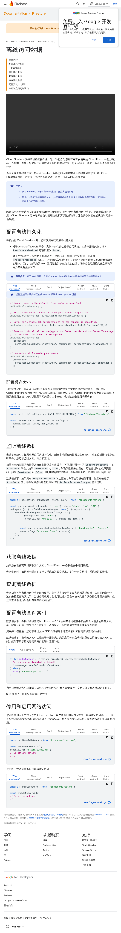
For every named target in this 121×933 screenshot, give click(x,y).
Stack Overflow (89, 845)
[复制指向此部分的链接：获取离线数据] (40, 557)
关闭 (94, 40)
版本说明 (86, 855)
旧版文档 (86, 865)
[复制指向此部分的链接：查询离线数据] (40, 585)
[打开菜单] (5, 4)
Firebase (10, 41)
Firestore (39, 14)
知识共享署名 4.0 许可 (53, 814)
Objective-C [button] (65, 287)
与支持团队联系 (89, 840)
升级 (74, 294)
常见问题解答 (88, 860)
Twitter (46, 850)
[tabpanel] (60, 333)
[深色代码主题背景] (106, 300)
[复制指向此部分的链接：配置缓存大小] (34, 382)
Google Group (89, 850)
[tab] (14, 287)
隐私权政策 (16, 918)
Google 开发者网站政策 (38, 817)
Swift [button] (49, 287)
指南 (6, 840)
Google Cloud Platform (15, 900)
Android (8, 885)
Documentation (15, 14)
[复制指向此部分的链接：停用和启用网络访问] (55, 707)
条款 (6, 918)
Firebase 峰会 (49, 845)
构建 (53, 41)
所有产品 (8, 905)
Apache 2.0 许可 (102, 814)
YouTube (47, 855)
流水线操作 (27, 197)
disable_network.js (95, 759)
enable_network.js (95, 802)
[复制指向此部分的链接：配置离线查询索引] (50, 613)
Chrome (8, 890)
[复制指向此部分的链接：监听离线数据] (40, 446)
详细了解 (20, 294)
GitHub (7, 860)
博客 (45, 840)
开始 (109, 40)
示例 (6, 850)
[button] (14, 287)
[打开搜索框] (78, 4)
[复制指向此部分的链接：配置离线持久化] (45, 232)
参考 (6, 845)
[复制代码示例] (112, 300)
